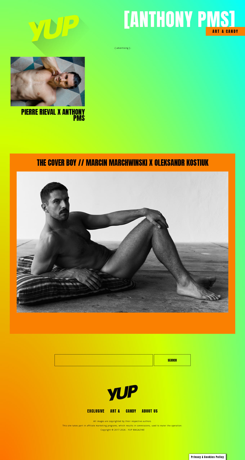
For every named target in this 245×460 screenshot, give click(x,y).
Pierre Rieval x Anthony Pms (53, 115)
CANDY (231, 31)
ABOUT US (150, 411)
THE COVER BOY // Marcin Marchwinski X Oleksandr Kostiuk (122, 162)
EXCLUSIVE (96, 411)
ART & (218, 31)
